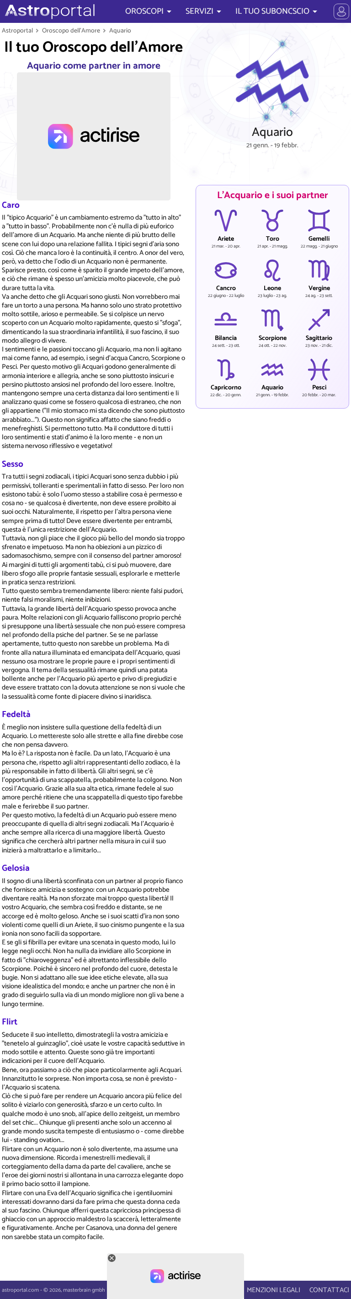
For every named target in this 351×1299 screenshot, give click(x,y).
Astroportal (17, 31)
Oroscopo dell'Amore (71, 31)
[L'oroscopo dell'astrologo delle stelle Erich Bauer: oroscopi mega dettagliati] (49, 11)
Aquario (120, 31)
